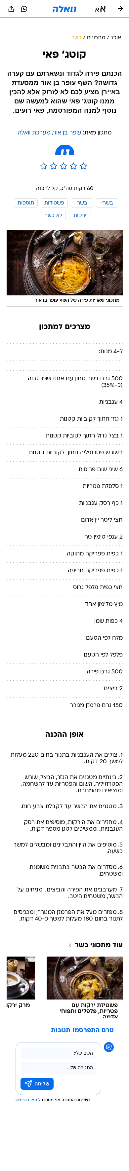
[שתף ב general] (11, 9)
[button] (100, 9)
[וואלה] (64, 9)
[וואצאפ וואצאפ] (24, 9)
